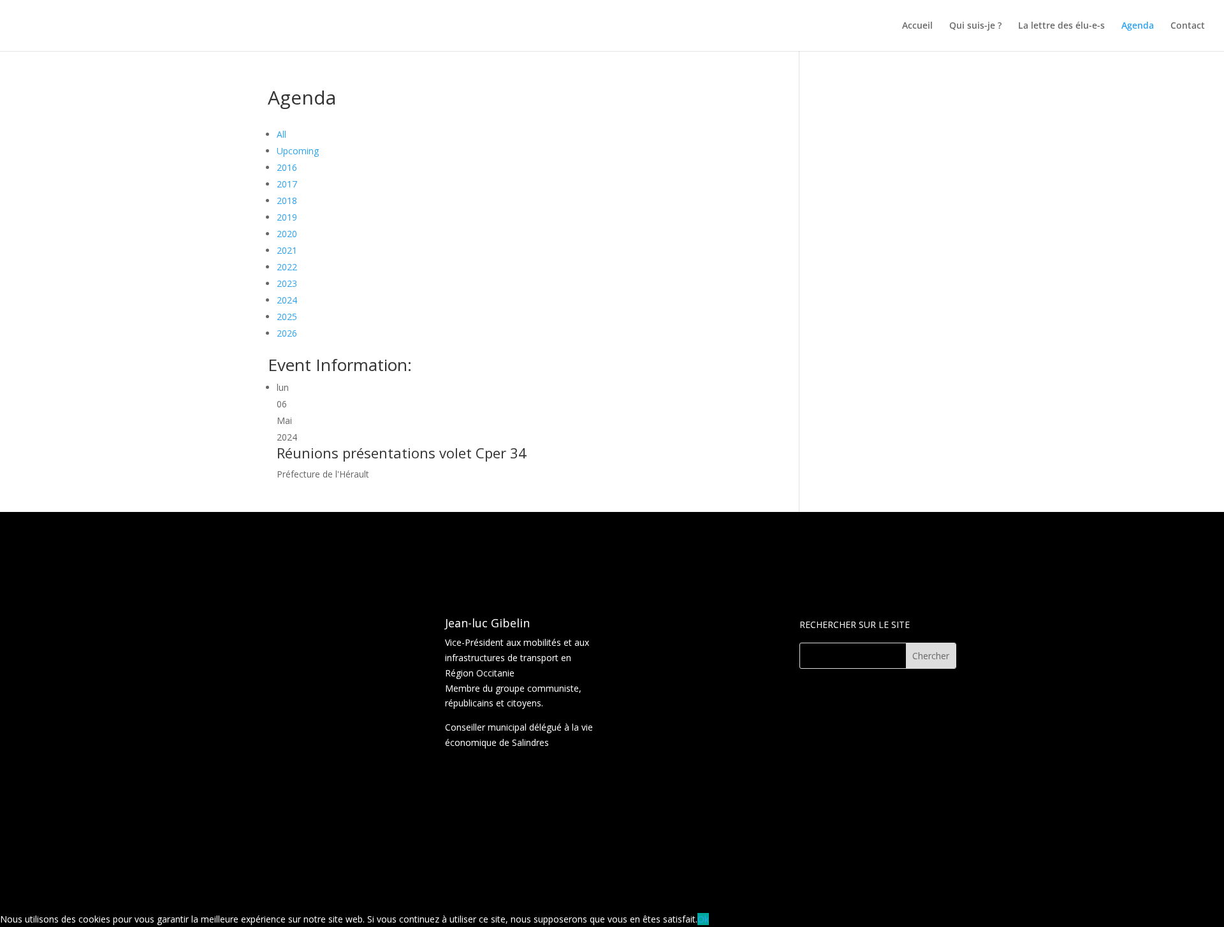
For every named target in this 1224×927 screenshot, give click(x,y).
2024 (287, 300)
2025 (287, 316)
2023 (287, 283)
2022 (287, 267)
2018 (287, 200)
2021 (287, 250)
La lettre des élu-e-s (1061, 26)
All (281, 134)
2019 (287, 217)
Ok (703, 919)
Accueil (917, 26)
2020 (287, 234)
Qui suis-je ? (975, 26)
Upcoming (298, 151)
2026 (287, 333)
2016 (287, 167)
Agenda (1137, 26)
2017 (287, 184)
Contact (1187, 26)
